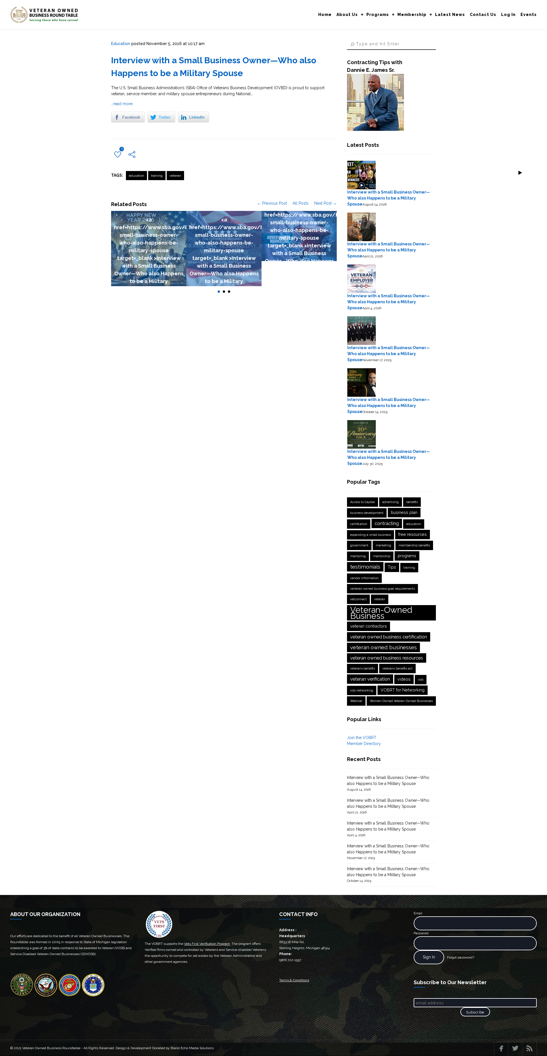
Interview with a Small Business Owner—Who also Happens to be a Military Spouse (388, 198)
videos (404, 679)
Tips (392, 567)
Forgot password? (460, 957)
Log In (508, 14)
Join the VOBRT (361, 737)
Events (529, 14)
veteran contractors (368, 626)
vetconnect (358, 599)
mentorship (381, 556)
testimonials (365, 566)
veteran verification (370, 679)
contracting (387, 523)
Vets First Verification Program (207, 944)
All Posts (301, 203)
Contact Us (483, 14)
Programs (377, 14)
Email (418, 913)
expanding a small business (370, 534)
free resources (412, 534)
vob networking (361, 690)
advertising (390, 502)
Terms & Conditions (294, 980)
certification (358, 524)
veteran (175, 176)
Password (421, 933)
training (157, 176)
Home (325, 14)
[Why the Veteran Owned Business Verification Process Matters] (375, 129)
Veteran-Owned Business (381, 612)
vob (420, 679)
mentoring (358, 556)
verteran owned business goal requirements (382, 588)
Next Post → (325, 203)
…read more (121, 103)
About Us (347, 14)
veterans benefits (362, 668)
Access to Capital (362, 502)
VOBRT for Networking (402, 690)
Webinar (356, 701)
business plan (404, 512)
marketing (383, 545)
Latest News (450, 14)
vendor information (364, 578)
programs (407, 556)
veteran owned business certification (388, 637)
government (359, 545)
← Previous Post (272, 203)
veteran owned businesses (383, 647)
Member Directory (364, 743)
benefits (412, 502)
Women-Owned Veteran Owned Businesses (401, 701)
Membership (411, 14)
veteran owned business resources (386, 658)
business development (366, 512)
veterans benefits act (397, 668)
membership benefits (414, 545)
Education (120, 43)
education (136, 176)
